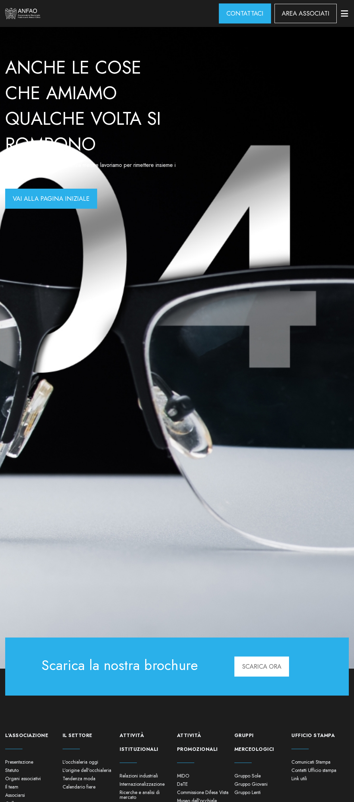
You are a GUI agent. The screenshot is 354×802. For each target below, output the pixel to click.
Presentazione (19, 761)
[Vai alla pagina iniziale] (22, 13)
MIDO (183, 775)
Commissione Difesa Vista (203, 792)
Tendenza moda (79, 778)
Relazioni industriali (139, 775)
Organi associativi (23, 778)
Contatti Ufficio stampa (313, 770)
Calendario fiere (79, 786)
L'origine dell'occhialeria (87, 770)
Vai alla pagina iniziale (51, 198)
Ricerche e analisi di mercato (140, 795)
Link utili (299, 778)
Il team (11, 786)
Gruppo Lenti (247, 792)
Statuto (12, 770)
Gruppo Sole (247, 775)
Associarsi (15, 795)
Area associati (305, 13)
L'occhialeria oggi (80, 761)
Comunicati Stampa (310, 761)
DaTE (182, 784)
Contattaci (244, 13)
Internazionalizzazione (142, 784)
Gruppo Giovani (251, 784)
